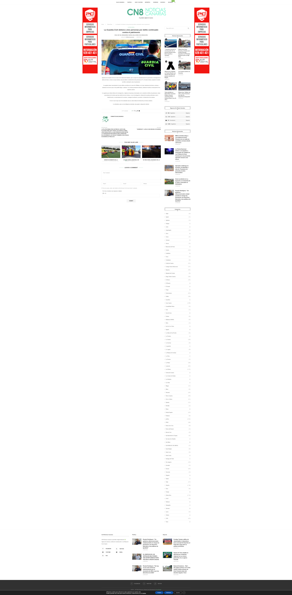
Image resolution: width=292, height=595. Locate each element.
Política (129, 2)
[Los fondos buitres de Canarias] (184, 66)
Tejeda (178, 478)
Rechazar (168, 592)
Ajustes (178, 592)
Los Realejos (178, 379)
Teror (178, 488)
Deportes (147, 2)
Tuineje (178, 491)
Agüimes (178, 220)
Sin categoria (178, 462)
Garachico (178, 299)
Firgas (178, 289)
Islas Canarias (120, 2)
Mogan (178, 385)
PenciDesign (158, 589)
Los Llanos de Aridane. (178, 376)
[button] (103, 153)
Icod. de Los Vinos (178, 326)
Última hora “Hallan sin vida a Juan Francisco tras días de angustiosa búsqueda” (184, 94)
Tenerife (178, 485)
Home (103, 24)
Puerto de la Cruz (178, 425)
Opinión (178, 402)
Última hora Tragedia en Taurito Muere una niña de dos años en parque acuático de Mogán (170, 74)
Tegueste (178, 475)
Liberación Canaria (178, 372)
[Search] (175, 2)
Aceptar (159, 592)
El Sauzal (178, 286)
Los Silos (178, 382)
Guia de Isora (178, 313)
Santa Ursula (178, 455)
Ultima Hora (109, 24)
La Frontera (178, 336)
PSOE (178, 422)
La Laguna (178, 349)
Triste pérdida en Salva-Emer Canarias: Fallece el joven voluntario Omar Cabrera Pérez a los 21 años (170, 96)
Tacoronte (178, 472)
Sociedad (155, 2)
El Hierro (178, 279)
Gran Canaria (178, 303)
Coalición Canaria (178, 263)
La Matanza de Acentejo (178, 352)
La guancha (178, 346)
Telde (178, 482)
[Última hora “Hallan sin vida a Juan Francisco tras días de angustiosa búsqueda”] (184, 86)
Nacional (170, 2)
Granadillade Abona (178, 306)
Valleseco (178, 501)
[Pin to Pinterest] (137, 110)
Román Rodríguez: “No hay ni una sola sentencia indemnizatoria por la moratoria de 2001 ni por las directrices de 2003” (151, 569)
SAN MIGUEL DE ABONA (178, 445)
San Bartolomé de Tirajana (178, 435)
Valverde (178, 508)
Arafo (178, 226)
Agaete (178, 217)
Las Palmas (178, 369)
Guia (178, 309)
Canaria (178, 250)
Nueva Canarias (178, 395)
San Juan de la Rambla (178, 439)
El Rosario (178, 283)
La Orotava (178, 359)
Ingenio (178, 329)
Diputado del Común (178, 273)
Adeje (178, 213)
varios (178, 511)
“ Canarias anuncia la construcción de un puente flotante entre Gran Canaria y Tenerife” (170, 52)
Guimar (178, 316)
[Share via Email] (139, 110)
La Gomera (178, 339)
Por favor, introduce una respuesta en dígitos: (112, 191)
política (178, 419)
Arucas (178, 243)
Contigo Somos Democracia (178, 266)
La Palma (178, 362)
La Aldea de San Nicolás (178, 332)
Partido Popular (178, 412)
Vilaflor (178, 515)
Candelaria (178, 253)
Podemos (178, 415)
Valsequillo (178, 505)
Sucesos (162, 2)
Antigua (178, 223)
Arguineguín (178, 230)
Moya (178, 389)
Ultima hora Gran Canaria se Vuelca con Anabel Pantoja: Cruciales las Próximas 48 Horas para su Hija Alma (184, 53)
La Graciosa (178, 342)
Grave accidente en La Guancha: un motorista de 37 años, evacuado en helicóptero (182, 181)
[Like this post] (132, 110)
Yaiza (178, 521)
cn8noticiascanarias (130, 37)
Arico (178, 233)
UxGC (178, 498)
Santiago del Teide (178, 458)
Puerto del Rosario (178, 429)
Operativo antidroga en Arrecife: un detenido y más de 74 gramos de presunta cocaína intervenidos (182, 169)
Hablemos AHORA (178, 319)
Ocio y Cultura (139, 2)
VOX (178, 518)
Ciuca (178, 256)
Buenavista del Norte (178, 246)
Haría (178, 323)
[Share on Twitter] (136, 111)
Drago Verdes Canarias (178, 276)
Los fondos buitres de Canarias (184, 72)
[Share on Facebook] (134, 110)
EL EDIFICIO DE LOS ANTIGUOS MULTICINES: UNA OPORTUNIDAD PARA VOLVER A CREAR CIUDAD (151, 557)
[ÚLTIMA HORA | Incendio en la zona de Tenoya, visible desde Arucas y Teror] (151, 151)
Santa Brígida (178, 448)
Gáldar (178, 296)
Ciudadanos (178, 260)
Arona (178, 236)
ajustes (144, 593)
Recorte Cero (178, 432)
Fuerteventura (178, 293)
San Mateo (178, 442)
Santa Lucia (178, 452)
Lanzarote (178, 366)
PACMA (178, 405)
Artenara (178, 240)
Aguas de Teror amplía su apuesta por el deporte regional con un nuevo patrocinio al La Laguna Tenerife (181, 556)
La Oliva (178, 356)
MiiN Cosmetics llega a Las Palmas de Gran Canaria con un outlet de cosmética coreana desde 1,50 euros (182, 139)
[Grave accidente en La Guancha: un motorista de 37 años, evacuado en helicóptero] (111, 151)
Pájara (178, 409)
